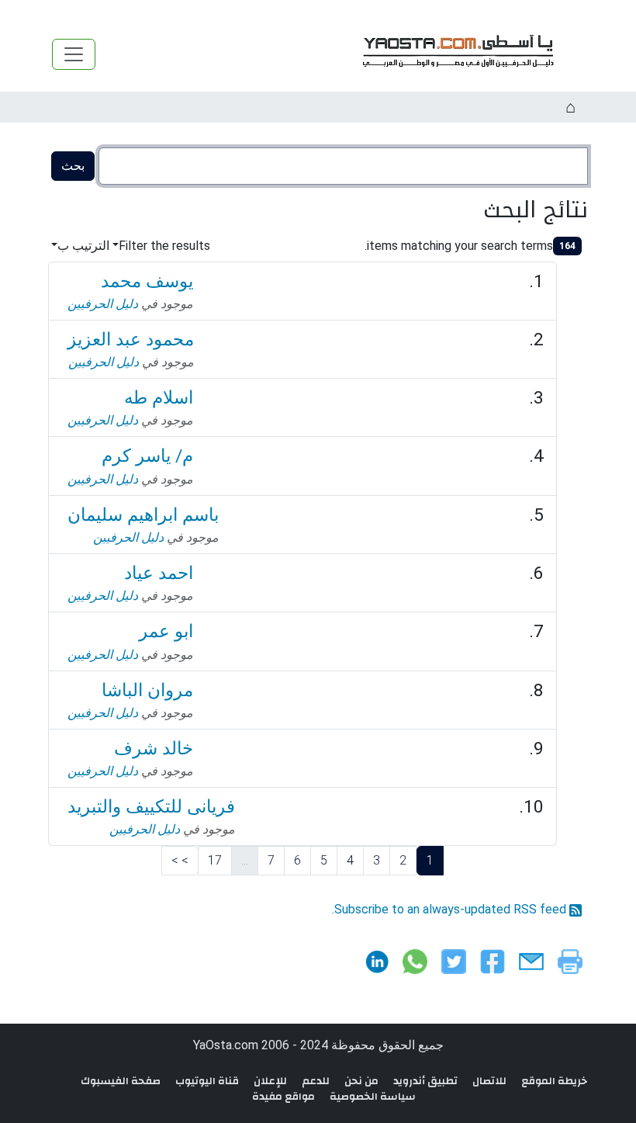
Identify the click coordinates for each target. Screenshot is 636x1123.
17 (215, 860)
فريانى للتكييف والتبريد (151, 806)
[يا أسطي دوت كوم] (456, 54)
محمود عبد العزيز (130, 339)
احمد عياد (158, 573)
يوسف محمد (147, 281)
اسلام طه (158, 397)
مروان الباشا (147, 690)
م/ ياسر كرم (147, 455)
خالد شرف (153, 748)
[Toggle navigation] (73, 54)
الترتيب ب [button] (83, 245)
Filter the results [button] (164, 245)
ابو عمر (166, 631)
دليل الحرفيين (102, 303)
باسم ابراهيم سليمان (143, 514)
